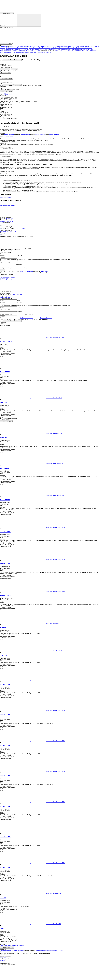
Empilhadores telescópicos (63, 46)
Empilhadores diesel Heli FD (45, 52)
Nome (18, 254)
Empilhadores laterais (6, 49)
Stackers (87, 46)
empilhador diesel (8, 94)
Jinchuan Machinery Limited (7, 205)
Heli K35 (93, 50)
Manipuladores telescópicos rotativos (65, 48)
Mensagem (19, 264)
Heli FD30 (3, 402)
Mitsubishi (28, 50)
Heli (5, 93)
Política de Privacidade (26, 271)
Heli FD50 (3, 437)
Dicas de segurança (5, 197)
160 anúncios (9, 218)
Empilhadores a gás (11, 48)
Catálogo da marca (57, 950)
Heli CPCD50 (82, 50)
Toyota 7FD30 (5, 372)
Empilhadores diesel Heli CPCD (9, 52)
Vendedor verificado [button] (5, 217)
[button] (49, 35)
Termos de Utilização (46, 271)
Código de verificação (30, 268)
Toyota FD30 (4, 468)
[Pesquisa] (29, 20)
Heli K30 (88, 50)
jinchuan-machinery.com (6, 221)
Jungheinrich (3, 50)
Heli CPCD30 (66, 50)
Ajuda (9, 945)
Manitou (22, 50)
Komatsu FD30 (5, 532)
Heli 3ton (3, 627)
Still (32, 50)
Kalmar (9, 50)
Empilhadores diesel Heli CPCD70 (27, 52)
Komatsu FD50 (5, 806)
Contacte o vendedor (6, 78)
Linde (18, 50)
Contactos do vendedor (17, 945)
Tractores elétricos (34, 49)
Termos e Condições (5, 950)
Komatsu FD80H (6, 341)
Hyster (91, 49)
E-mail (18, 261)
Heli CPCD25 (58, 50)
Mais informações (5, 297)
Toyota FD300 (5, 500)
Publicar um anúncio (6, 421)
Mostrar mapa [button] (27, 248)
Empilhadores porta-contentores (48, 49)
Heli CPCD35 (74, 50)
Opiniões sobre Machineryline (44, 950)
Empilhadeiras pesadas (48, 48)
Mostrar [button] (12, 228)
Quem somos (3, 945)
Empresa (19, 255)
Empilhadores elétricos (78, 46)
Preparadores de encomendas (20, 49)
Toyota (38, 50)
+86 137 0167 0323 (19, 228)
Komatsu (14, 50)
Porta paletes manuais (63, 49)
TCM (34, 50)
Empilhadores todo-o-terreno (84, 48)
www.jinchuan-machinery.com (8, 231)
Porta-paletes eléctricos (35, 48)
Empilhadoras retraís (22, 48)
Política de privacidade (18, 950)
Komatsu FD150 (5, 595)
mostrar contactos (9, 134)
